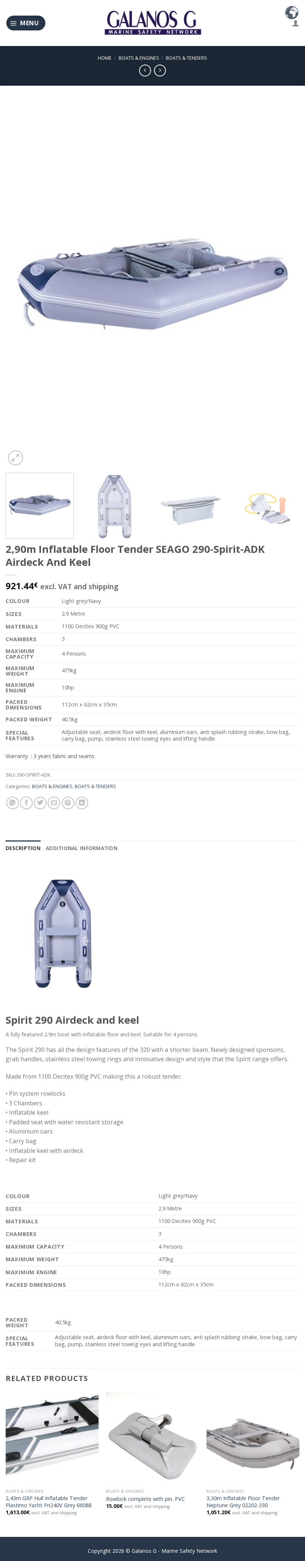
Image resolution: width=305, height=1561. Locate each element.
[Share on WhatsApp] (12, 803)
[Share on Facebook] (26, 803)
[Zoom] (15, 457)
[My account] (295, 23)
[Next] (284, 284)
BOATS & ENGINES (139, 58)
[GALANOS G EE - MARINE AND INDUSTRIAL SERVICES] (152, 23)
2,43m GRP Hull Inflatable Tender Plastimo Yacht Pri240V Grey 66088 (49, 1502)
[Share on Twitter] (40, 803)
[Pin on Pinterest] (68, 803)
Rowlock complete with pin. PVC (145, 1499)
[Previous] (21, 284)
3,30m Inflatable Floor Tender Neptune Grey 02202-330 (243, 1502)
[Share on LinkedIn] (82, 803)
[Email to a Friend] (54, 803)
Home (105, 58)
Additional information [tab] (82, 848)
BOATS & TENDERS (186, 58)
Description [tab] (23, 848)
